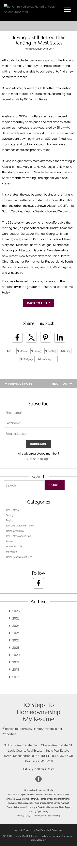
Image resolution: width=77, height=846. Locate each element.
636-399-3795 (44, 769)
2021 (15, 647)
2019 (15, 662)
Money (23, 351)
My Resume (38, 719)
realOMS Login (38, 839)
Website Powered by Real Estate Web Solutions (38, 830)
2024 (16, 625)
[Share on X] (31, 337)
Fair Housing (54, 815)
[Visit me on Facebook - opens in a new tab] (38, 583)
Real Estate (12, 510)
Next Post (60, 383)
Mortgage (28, 359)
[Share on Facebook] (17, 337)
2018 (15, 669)
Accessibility (40, 815)
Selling (66, 351)
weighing (46, 60)
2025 (16, 618)
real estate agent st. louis (20, 525)
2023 (16, 633)
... (56, 359)
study (16, 99)
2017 (15, 677)
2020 (16, 655)
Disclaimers (67, 835)
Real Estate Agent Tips (18, 536)
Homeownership (15, 531)
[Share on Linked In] (59, 337)
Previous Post (20, 383)
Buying (37, 351)
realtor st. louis (14, 546)
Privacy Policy (23, 815)
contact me (65, 287)
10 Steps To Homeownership (38, 708)
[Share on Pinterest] (45, 337)
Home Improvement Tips (19, 557)
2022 (16, 640)
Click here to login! (38, 459)
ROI (11, 351)
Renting (51, 351)
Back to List (37, 303)
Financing (45, 359)
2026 (16, 611)
